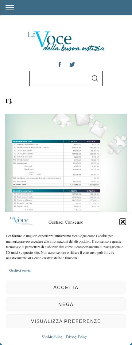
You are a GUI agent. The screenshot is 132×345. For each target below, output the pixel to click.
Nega (66, 304)
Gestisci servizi (20, 270)
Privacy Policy (76, 336)
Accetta (66, 287)
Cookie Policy (52, 336)
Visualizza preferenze (66, 321)
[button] (123, 222)
